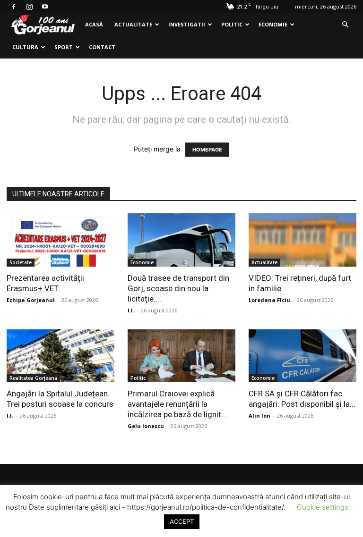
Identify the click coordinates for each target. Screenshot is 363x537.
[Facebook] (14, 6)
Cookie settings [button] (322, 507)
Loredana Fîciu (269, 299)
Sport (63, 46)
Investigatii (186, 24)
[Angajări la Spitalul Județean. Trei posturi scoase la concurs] (60, 356)
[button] (345, 24)
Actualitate (133, 24)
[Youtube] (45, 6)
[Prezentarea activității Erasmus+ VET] (60, 240)
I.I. (131, 310)
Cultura (25, 46)
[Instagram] (29, 6)
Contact (102, 46)
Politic (231, 24)
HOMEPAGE (207, 149)
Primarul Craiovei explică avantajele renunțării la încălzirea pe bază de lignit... (177, 404)
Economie (273, 24)
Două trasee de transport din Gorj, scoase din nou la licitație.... (178, 288)
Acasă (94, 24)
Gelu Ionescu (146, 425)
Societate (20, 262)
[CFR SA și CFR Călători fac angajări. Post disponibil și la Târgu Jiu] (302, 356)
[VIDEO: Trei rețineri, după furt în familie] (302, 240)
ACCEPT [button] (182, 521)
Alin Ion (259, 415)
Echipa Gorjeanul (31, 299)
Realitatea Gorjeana (33, 378)
